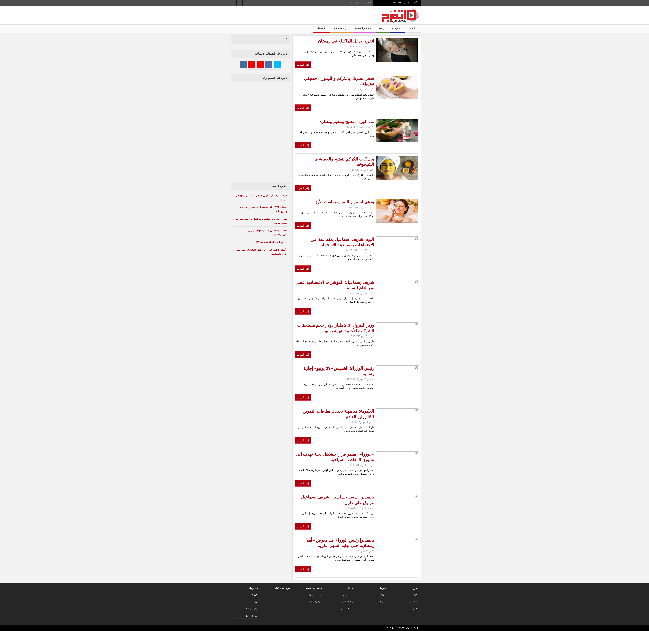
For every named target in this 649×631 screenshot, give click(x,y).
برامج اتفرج (251, 615)
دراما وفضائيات (340, 28)
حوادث (382, 594)
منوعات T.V (251, 608)
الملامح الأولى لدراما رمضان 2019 (271, 242)
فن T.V (253, 594)
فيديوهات (321, 28)
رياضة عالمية (347, 601)
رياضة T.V (252, 601)
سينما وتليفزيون (363, 28)
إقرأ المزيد (303, 64)
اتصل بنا (355, 2)
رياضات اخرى (347, 608)
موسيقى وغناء (314, 601)
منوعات (396, 28)
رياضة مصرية (347, 594)
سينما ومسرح (314, 594)
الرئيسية (411, 28)
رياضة (382, 28)
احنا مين (367, 2)
